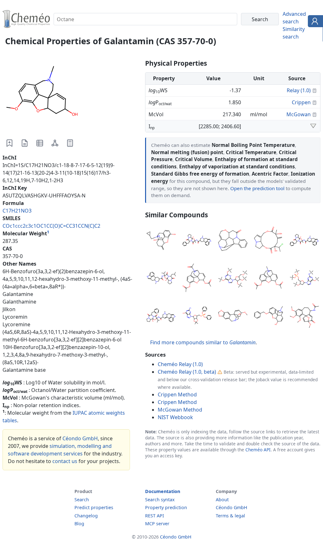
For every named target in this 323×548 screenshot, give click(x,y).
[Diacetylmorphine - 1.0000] (269, 279)
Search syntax (160, 500)
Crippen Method (177, 394)
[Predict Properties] (70, 143)
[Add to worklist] (9, 143)
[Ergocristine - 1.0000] (161, 316)
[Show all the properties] (313, 126)
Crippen (301, 102)
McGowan (298, 114)
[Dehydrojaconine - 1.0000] (269, 241)
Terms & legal (230, 516)
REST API (154, 516)
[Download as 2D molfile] (55, 143)
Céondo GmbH (80, 438)
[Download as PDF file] (25, 143)
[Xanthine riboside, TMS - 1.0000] (233, 279)
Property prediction (166, 507)
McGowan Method (180, 409)
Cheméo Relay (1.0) (180, 364)
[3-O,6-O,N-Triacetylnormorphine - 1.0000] (197, 279)
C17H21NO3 (17, 210)
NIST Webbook (175, 417)
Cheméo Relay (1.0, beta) (187, 371)
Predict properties (93, 507)
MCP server (157, 524)
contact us (64, 461)
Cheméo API (258, 450)
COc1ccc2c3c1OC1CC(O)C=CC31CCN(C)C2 (51, 225)
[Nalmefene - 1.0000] (161, 241)
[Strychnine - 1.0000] (233, 241)
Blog (79, 524)
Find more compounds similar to (202, 342)
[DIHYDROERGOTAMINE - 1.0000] (197, 241)
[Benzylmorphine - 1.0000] (269, 316)
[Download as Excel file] (40, 143)
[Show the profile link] (314, 22)
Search (81, 500)
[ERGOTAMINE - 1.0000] (304, 241)
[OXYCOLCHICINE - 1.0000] (304, 316)
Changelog (86, 516)
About (222, 500)
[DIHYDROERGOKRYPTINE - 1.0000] (161, 279)
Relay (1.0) (299, 90)
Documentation (162, 491)
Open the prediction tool (257, 188)
